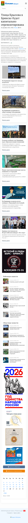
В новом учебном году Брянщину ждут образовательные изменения (13, 141)
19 (10, 486)
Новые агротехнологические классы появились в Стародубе (13, 170)
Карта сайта (17, 513)
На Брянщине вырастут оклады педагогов (12, 81)
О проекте (10, 513)
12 (10, 484)
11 (6, 484)
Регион (16, 27)
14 (16, 484)
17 (3, 486)
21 (16, 486)
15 (19, 484)
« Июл (5, 493)
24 (4, 489)
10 (3, 484)
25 (7, 489)
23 (22, 486)
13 (13, 484)
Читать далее (6, 90)
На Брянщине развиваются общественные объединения (11, 111)
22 (19, 486)
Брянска (21, 48)
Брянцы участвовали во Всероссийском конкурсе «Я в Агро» (13, 232)
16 (22, 484)
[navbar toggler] (26, 3)
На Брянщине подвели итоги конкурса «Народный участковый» (13, 202)
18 (7, 486)
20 (13, 486)
